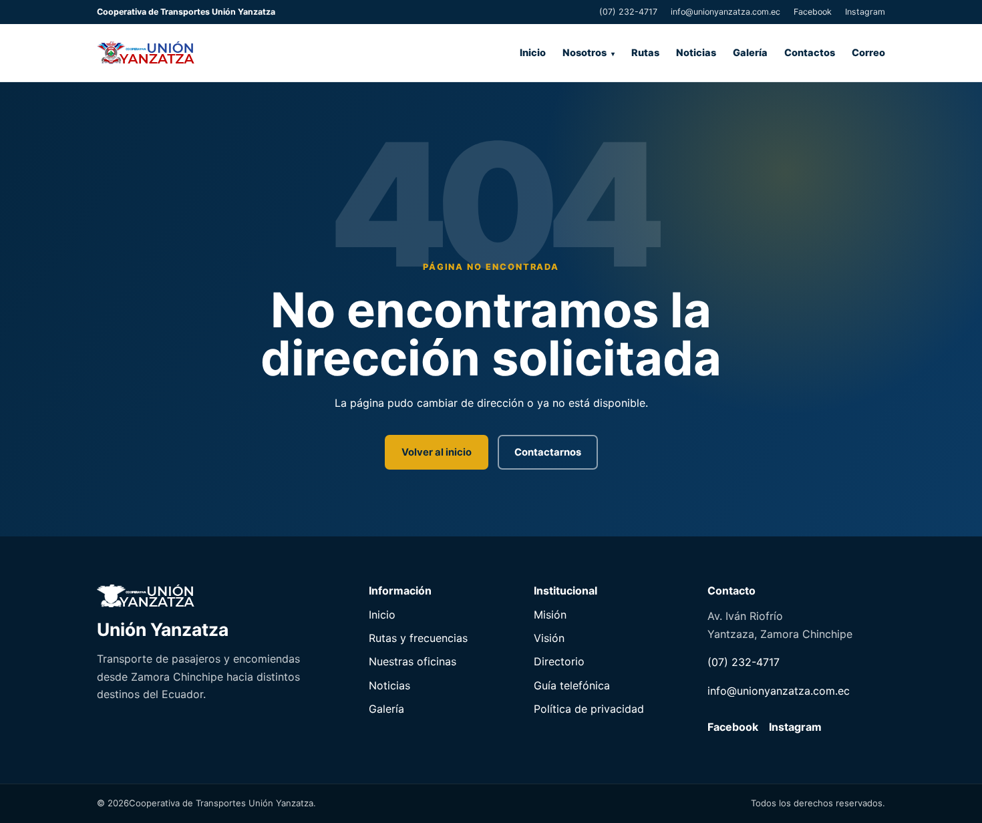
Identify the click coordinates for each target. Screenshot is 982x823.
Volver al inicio (436, 452)
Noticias (696, 53)
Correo (868, 53)
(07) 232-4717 (628, 12)
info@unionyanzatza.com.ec (725, 12)
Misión (550, 614)
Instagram (865, 12)
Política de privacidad (589, 708)
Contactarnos (547, 452)
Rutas (645, 53)
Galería (750, 53)
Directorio (559, 661)
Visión (549, 638)
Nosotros (584, 53)
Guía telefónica (572, 685)
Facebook (813, 12)
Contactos (809, 53)
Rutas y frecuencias (418, 638)
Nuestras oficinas (412, 661)
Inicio (533, 53)
